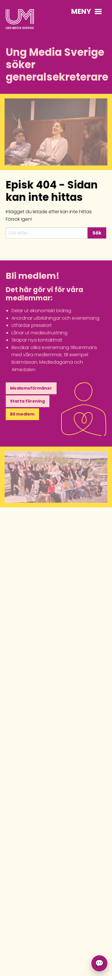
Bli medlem (22, 414)
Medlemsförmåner (31, 388)
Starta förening (27, 401)
